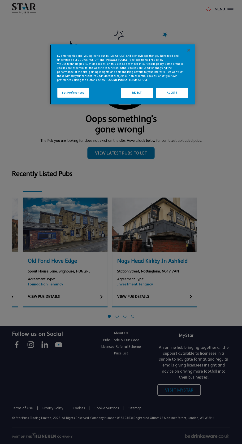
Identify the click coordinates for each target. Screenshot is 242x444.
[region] (122, 74)
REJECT (137, 92)
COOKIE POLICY (118, 80)
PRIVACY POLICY (116, 59)
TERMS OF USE (138, 80)
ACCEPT (172, 92)
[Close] (188, 50)
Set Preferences (73, 92)
